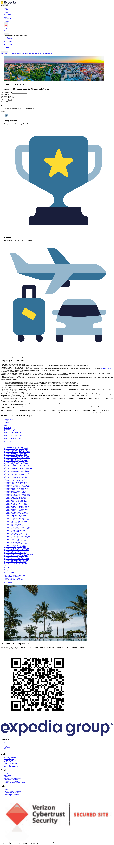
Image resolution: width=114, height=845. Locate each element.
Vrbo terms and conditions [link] (11, 779)
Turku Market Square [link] (9, 568)
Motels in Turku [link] (8, 443)
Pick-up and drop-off (6, 92)
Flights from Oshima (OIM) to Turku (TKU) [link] (15, 522)
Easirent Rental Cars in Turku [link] (12, 578)
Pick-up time (4, 99)
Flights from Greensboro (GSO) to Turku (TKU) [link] (17, 486)
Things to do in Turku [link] (10, 582)
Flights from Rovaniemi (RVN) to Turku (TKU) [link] (16, 535)
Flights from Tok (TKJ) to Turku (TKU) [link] (14, 551)
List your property (9, 28)
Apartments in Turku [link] (9, 429)
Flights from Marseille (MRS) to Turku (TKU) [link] (16, 518)
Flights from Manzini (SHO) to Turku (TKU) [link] (16, 542)
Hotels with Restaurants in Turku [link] (12, 438)
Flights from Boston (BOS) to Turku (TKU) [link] (15, 459)
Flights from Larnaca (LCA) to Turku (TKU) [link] (16, 507)
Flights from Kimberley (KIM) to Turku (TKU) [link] (16, 503)
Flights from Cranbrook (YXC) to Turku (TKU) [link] (16, 565)
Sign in (6, 34)
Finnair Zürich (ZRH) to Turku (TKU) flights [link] (16, 447)
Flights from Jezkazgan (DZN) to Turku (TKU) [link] (16, 470)
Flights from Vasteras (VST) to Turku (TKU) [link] (16, 556)
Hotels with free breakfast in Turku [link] (13, 435)
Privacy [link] (6, 773)
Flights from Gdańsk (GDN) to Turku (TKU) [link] (16, 480)
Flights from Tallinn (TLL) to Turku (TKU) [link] (15, 553)
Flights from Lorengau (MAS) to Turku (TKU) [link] (16, 513)
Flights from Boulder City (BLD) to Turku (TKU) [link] (17, 456)
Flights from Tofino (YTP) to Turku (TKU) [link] (15, 562)
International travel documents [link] (12, 795)
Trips (5, 31)
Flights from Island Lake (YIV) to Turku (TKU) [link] (16, 560)
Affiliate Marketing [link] (9, 749)
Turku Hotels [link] (7, 441)
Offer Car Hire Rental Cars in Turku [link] (13, 579)
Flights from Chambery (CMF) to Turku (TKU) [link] (16, 467)
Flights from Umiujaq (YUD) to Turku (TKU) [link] (16, 563)
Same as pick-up (5, 94)
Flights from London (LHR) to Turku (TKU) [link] (16, 509)
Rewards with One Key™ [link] (11, 766)
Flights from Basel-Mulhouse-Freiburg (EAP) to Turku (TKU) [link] (20, 471)
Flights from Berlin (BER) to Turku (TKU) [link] (15, 453)
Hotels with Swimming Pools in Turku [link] (14, 437)
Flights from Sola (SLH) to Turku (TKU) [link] (15, 547)
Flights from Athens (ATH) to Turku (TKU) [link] (15, 450)
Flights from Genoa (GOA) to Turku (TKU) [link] (15, 483)
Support (6, 29)
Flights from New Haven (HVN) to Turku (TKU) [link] (17, 494)
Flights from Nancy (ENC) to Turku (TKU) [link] (15, 474)
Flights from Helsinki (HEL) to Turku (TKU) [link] (16, 491)
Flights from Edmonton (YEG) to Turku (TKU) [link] (16, 559)
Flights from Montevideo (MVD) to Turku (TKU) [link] (17, 519)
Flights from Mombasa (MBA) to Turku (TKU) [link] (16, 515)
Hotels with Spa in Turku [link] (10, 440)
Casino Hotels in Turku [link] (10, 431)
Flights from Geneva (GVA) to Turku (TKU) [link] (16, 488)
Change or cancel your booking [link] (12, 791)
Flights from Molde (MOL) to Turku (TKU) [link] (15, 516)
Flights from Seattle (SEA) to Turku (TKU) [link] (15, 539)
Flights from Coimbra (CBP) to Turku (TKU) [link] (16, 462)
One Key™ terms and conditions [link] (12, 778)
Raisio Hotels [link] (7, 428)
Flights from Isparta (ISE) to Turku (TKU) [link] (15, 497)
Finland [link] (6, 46)
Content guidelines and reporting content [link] (14, 782)
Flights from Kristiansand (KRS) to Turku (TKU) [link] (17, 504)
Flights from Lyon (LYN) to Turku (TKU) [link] (15, 512)
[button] (57, 415)
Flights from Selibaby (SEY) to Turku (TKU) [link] (16, 541)
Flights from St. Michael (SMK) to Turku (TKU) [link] (17, 548)
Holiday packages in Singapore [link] (12, 760)
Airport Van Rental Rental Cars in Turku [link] (14, 575)
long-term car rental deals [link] (14, 406)
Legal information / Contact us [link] (12, 781)
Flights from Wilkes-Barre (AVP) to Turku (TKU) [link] (17, 452)
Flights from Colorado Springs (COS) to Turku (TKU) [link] (18, 468)
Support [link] (6, 789)
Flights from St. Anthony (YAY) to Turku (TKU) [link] (17, 557)
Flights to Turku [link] (8, 446)
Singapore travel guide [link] (10, 757)
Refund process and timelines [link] (11, 792)
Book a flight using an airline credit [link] (13, 794)
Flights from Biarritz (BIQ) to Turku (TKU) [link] (15, 455)
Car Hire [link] (6, 47)
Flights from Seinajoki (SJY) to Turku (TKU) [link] (16, 545)
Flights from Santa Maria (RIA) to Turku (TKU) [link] (16, 530)
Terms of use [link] (7, 775)
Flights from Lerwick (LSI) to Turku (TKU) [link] (15, 510)
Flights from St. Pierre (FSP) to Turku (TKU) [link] (16, 479)
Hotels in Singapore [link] (9, 759)
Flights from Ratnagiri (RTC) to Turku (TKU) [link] (16, 533)
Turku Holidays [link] (8, 569)
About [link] (5, 742)
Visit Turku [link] (7, 571)
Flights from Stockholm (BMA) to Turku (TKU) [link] (17, 458)
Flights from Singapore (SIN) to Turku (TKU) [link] (16, 544)
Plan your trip (4, 52)
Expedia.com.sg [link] (8, 41)
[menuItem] (6, 53)
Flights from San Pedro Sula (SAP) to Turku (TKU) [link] (17, 536)
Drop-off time (4, 101)
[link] (18, 8)
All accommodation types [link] (10, 763)
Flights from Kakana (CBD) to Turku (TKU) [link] (16, 461)
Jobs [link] (5, 744)
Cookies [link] (6, 776)
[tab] (8, 419)
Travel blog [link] (7, 765)
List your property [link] (9, 746)
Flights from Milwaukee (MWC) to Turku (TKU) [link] (17, 521)
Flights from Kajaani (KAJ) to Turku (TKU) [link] (15, 500)
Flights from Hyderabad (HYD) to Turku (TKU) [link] (17, 495)
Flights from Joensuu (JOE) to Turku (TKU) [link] (15, 498)
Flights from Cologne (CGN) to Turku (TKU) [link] (16, 464)
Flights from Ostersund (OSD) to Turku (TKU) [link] (16, 524)
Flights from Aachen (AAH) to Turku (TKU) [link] (16, 449)
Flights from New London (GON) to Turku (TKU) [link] (17, 485)
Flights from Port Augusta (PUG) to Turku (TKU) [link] (17, 528)
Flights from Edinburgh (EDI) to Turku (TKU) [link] (16, 473)
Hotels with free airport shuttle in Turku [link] (14, 434)
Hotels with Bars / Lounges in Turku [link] (13, 432)
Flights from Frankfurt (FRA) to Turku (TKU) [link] (16, 477)
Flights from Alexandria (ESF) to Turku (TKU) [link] (16, 476)
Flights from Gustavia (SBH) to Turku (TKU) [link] (16, 538)
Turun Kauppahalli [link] (9, 572)
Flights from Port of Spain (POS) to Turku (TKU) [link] (17, 527)
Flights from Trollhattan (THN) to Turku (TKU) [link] (16, 550)
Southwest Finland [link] (9, 44)
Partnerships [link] (7, 747)
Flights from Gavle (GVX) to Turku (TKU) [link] (15, 489)
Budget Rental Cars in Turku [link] (11, 576)
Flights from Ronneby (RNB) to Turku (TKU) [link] (16, 532)
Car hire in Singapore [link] (9, 762)
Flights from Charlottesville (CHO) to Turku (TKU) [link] (17, 465)
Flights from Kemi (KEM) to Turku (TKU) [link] (15, 501)
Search (3, 111)
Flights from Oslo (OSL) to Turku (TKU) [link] (15, 525)
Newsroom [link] (7, 750)
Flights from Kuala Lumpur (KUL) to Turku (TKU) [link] (17, 506)
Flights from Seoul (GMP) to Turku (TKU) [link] (15, 482)
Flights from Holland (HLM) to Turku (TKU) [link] (16, 492)
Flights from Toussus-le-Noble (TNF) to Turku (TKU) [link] (18, 554)
